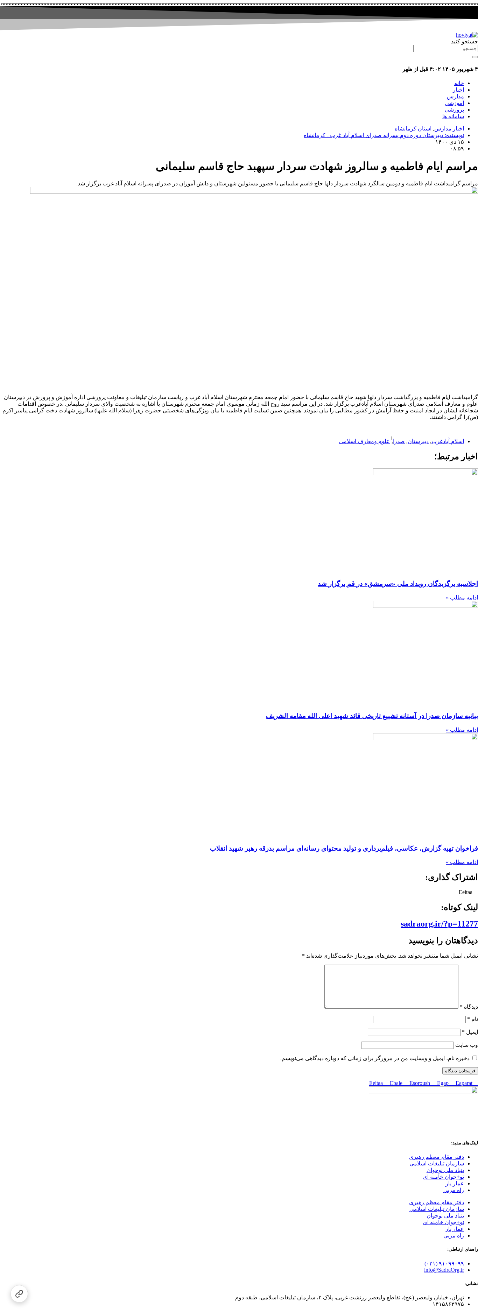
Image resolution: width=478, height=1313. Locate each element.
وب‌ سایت (466, 1045)
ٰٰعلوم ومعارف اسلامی (364, 441)
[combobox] (445, 48)
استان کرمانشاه (413, 129)
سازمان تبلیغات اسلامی (436, 1163)
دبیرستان (418, 441)
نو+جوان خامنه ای (443, 1177)
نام (472, 1019)
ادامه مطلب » (462, 598)
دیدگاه (469, 1007)
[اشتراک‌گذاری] (19, 1294)
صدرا (399, 441)
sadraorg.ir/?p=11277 (439, 923)
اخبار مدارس (449, 129)
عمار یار (454, 1183)
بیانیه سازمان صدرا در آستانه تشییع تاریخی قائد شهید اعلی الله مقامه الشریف (372, 715)
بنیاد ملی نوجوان (445, 1170)
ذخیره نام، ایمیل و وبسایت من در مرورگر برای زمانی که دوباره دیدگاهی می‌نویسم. (375, 1058)
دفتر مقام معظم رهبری (436, 1157)
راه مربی (453, 1190)
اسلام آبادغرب (447, 441)
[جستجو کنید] (475, 57)
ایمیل (470, 1032)
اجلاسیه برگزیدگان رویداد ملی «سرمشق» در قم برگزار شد (398, 583)
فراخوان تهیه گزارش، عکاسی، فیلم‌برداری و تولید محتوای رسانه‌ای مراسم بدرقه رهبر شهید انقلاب (344, 848)
